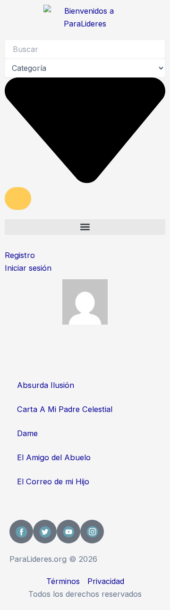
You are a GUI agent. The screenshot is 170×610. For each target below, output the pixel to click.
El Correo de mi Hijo (53, 481)
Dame (27, 433)
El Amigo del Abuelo (54, 457)
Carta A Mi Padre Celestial (64, 409)
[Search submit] (18, 198)
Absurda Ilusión (45, 385)
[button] (85, 227)
